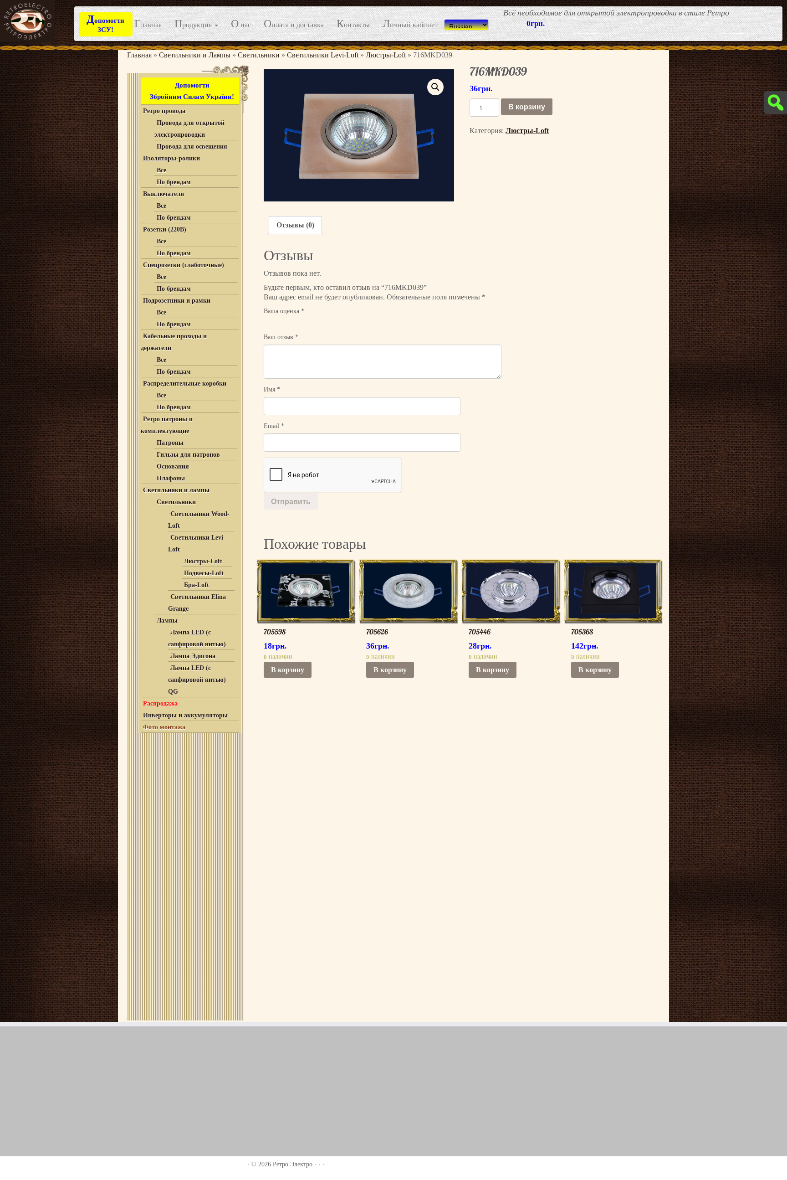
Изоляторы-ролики (171, 158)
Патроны (170, 442)
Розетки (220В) (164, 229)
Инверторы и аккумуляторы (185, 715)
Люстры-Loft (386, 55)
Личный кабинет (410, 24)
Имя (272, 389)
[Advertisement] (184, 874)
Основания (173, 466)
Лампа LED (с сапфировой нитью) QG (197, 680)
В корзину (526, 106)
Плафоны (171, 478)
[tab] (295, 225)
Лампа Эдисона (192, 656)
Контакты (353, 24)
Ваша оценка (284, 311)
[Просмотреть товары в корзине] (764, 12)
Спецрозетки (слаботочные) (183, 265)
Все (161, 170)
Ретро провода (164, 111)
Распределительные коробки (184, 383)
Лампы (167, 620)
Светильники (259, 55)
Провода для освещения (192, 146)
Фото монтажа (164, 727)
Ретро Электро (292, 1164)
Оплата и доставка (294, 24)
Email (274, 426)
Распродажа (160, 703)
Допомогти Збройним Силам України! (192, 91)
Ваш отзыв (281, 337)
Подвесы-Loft (204, 573)
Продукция (194, 24)
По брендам (174, 182)
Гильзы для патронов (188, 454)
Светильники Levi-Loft (322, 55)
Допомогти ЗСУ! (105, 23)
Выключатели (163, 194)
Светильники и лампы (176, 490)
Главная (148, 24)
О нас (241, 24)
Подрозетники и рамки (176, 300)
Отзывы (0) (295, 225)
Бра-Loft (196, 585)
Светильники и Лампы (194, 55)
